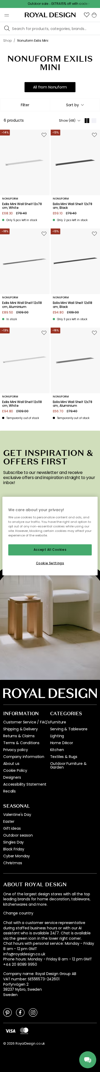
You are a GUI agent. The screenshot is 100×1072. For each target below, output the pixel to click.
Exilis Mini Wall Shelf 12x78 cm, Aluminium (73, 404)
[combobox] (75, 105)
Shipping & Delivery (20, 729)
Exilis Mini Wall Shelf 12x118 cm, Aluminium (22, 305)
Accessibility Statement (24, 784)
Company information (23, 757)
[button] (86, 15)
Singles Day (13, 842)
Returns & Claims (18, 736)
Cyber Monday (16, 856)
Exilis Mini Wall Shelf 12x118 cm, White (22, 404)
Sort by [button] (72, 105)
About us (11, 763)
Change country (18, 913)
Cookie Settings (50, 563)
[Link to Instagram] (33, 1012)
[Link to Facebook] (20, 1012)
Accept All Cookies (50, 550)
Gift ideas (12, 828)
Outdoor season (18, 835)
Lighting (57, 736)
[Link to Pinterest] (7, 1012)
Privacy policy (15, 750)
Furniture (58, 722)
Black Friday (13, 849)
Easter (8, 821)
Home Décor (61, 743)
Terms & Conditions (21, 743)
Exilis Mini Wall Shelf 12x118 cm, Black (72, 305)
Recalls (9, 791)
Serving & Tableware (68, 729)
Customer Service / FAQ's (26, 722)
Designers (12, 777)
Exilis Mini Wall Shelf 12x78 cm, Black (73, 206)
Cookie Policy (15, 770)
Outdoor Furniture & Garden (68, 765)
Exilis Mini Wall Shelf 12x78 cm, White (22, 206)
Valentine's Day (17, 814)
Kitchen (57, 750)
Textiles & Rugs (64, 757)
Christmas (12, 863)
